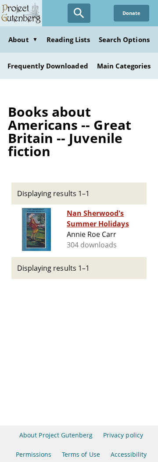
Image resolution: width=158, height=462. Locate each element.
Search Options (124, 39)
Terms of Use (81, 454)
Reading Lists (68, 39)
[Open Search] (79, 13)
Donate (131, 13)
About (22, 39)
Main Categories (124, 65)
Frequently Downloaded (47, 65)
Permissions (33, 454)
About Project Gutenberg (56, 435)
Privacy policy (123, 435)
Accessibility (129, 454)
